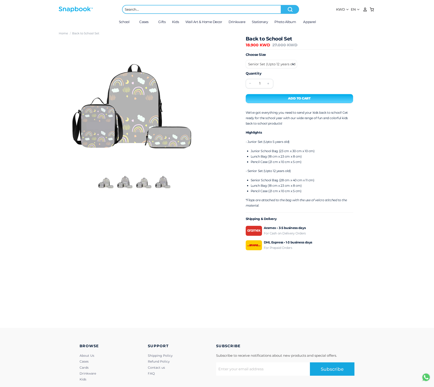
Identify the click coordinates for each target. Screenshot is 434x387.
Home (63, 33)
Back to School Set (85, 33)
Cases (84, 361)
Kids (83, 379)
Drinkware (88, 373)
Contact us (156, 368)
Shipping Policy (160, 356)
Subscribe (332, 369)
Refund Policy (159, 361)
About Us (87, 356)
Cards (84, 368)
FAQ (151, 373)
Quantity (254, 73)
